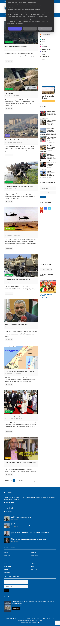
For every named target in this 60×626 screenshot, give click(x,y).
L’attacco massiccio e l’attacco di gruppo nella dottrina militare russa (28, 525)
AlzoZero (8, 458)
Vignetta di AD (45, 56)
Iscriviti (43, 196)
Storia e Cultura (46, 59)
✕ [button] (52, 2)
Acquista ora (16, 608)
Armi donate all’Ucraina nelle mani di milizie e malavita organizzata (48, 148)
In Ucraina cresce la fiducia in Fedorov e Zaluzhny (51, 165)
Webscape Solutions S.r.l (32, 622)
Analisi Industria (14, 530)
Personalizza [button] (45, 28)
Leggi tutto (9, 61)
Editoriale (13, 516)
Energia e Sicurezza (46, 36)
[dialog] (30, 16)
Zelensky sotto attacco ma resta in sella (21, 517)
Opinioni (8, 135)
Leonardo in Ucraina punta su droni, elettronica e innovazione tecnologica (30, 532)
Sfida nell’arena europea (46, 295)
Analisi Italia (33, 552)
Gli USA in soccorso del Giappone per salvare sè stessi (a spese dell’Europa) (48, 157)
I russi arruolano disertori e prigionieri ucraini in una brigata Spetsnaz (48, 123)
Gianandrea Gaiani (18, 142)
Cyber (43, 41)
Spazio (43, 39)
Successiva (21, 480)
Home (5, 14)
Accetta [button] (15, 28)
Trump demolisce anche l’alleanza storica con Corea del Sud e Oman (51, 114)
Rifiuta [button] (30, 28)
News (7, 320)
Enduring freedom (10, 228)
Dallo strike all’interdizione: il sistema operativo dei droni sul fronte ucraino (48, 174)
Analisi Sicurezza (46, 34)
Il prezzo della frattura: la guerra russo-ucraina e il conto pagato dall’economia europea (48, 131)
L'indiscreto (44, 46)
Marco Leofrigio (19, 418)
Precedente (7, 480)
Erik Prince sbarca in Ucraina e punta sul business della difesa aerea (28, 539)
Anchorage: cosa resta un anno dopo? (51, 138)
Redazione (17, 48)
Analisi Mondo (9, 42)
